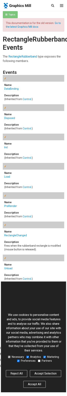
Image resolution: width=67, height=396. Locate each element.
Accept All (34, 384)
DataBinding (11, 88)
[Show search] (52, 5)
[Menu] (61, 5)
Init (6, 147)
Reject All (16, 373)
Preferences (28, 360)
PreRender (10, 205)
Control (27, 99)
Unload (8, 268)
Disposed (9, 118)
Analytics (35, 356)
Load (7, 176)
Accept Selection (45, 373)
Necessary (18, 356)
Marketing (53, 356)
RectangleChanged (15, 235)
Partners (47, 360)
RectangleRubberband (22, 56)
